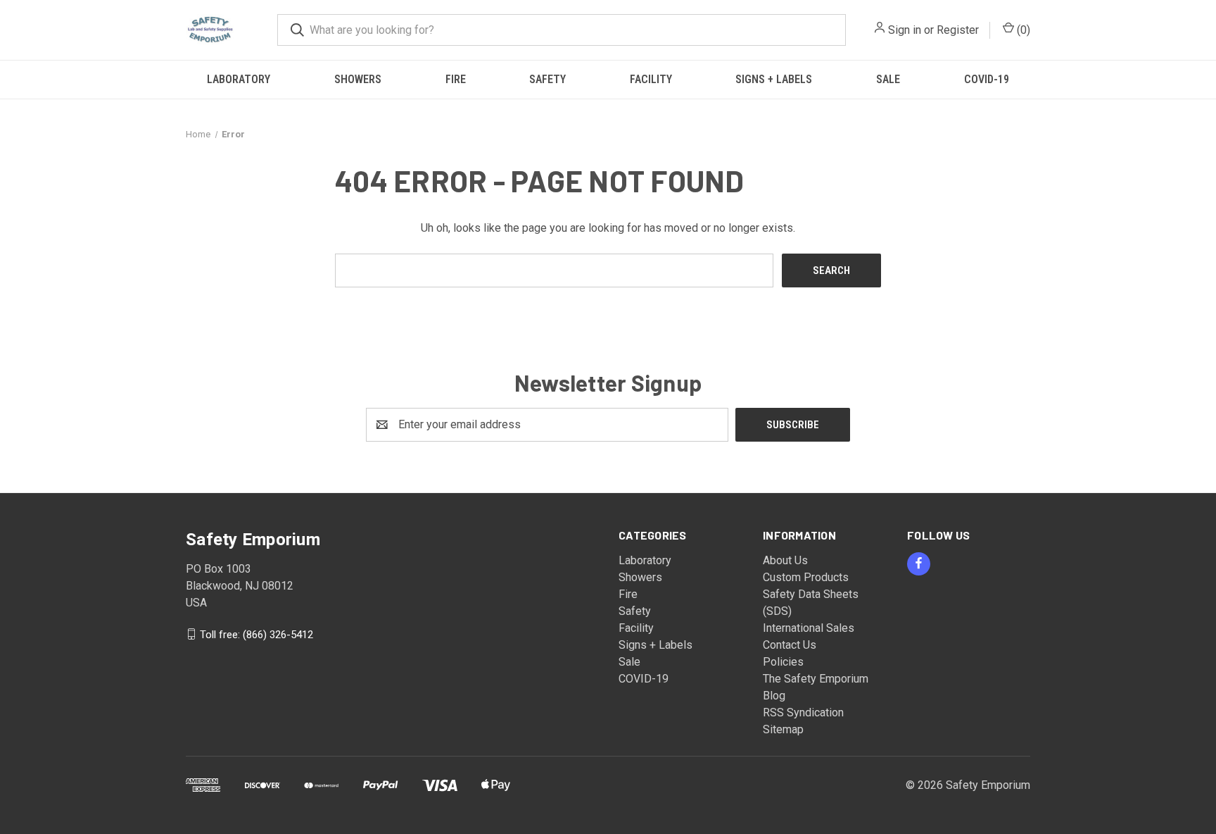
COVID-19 (986, 79)
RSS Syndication (803, 712)
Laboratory (238, 79)
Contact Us (789, 645)
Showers (357, 79)
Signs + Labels (773, 79)
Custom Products (806, 577)
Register (958, 30)
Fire (455, 79)
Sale (888, 79)
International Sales (808, 628)
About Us (785, 560)
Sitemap (783, 729)
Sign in (904, 30)
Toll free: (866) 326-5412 (256, 634)
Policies (783, 661)
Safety (547, 79)
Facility (651, 79)
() (1022, 30)
